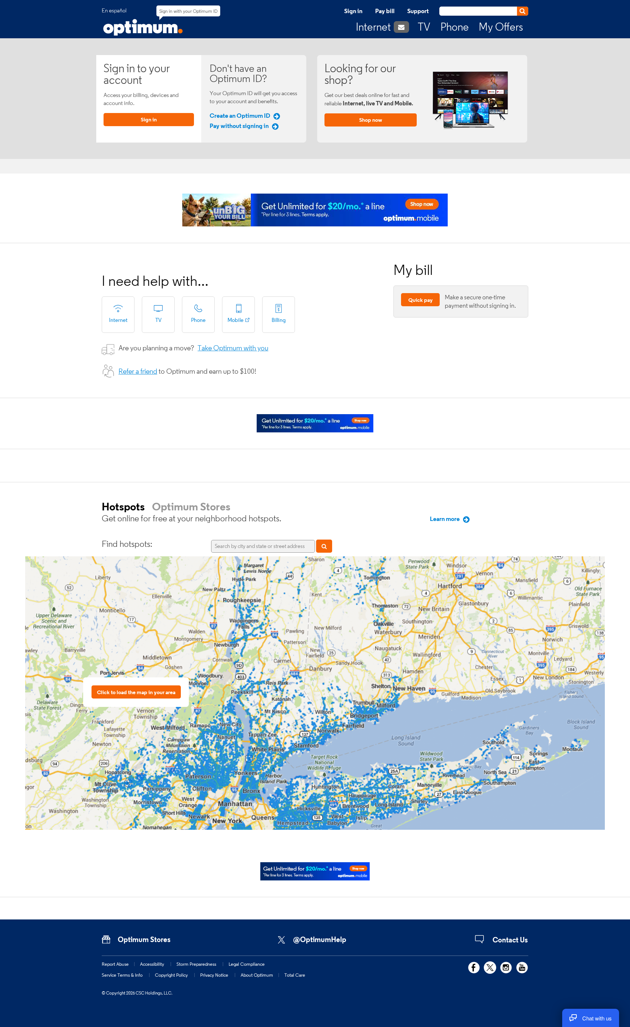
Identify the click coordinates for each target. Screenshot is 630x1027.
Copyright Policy (171, 975)
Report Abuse (115, 964)
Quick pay (420, 299)
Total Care (294, 975)
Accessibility (152, 964)
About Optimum (257, 975)
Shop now (370, 119)
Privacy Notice (214, 975)
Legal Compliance (247, 964)
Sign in (353, 11)
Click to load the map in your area (136, 692)
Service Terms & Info (122, 975)
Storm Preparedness (196, 964)
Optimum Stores (191, 506)
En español (114, 10)
